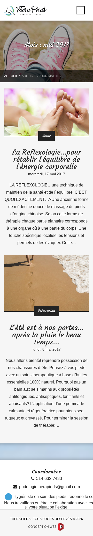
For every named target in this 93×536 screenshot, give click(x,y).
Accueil (11, 76)
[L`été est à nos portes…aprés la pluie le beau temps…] (46, 283)
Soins (46, 135)
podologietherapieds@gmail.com (49, 487)
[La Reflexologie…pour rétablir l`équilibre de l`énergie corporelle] (46, 112)
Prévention (46, 311)
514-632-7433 (49, 478)
